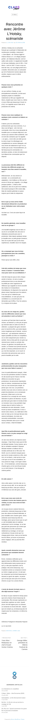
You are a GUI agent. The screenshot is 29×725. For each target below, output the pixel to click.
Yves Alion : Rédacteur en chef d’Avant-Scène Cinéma (7, 642)
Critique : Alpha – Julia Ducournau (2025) (13, 693)
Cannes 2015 (16, 630)
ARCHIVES (9, 630)
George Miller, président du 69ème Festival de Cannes (22, 643)
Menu (15, 14)
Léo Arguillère (20, 42)
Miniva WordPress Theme (17, 719)
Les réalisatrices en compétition (10, 689)
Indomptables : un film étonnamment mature (13, 697)
